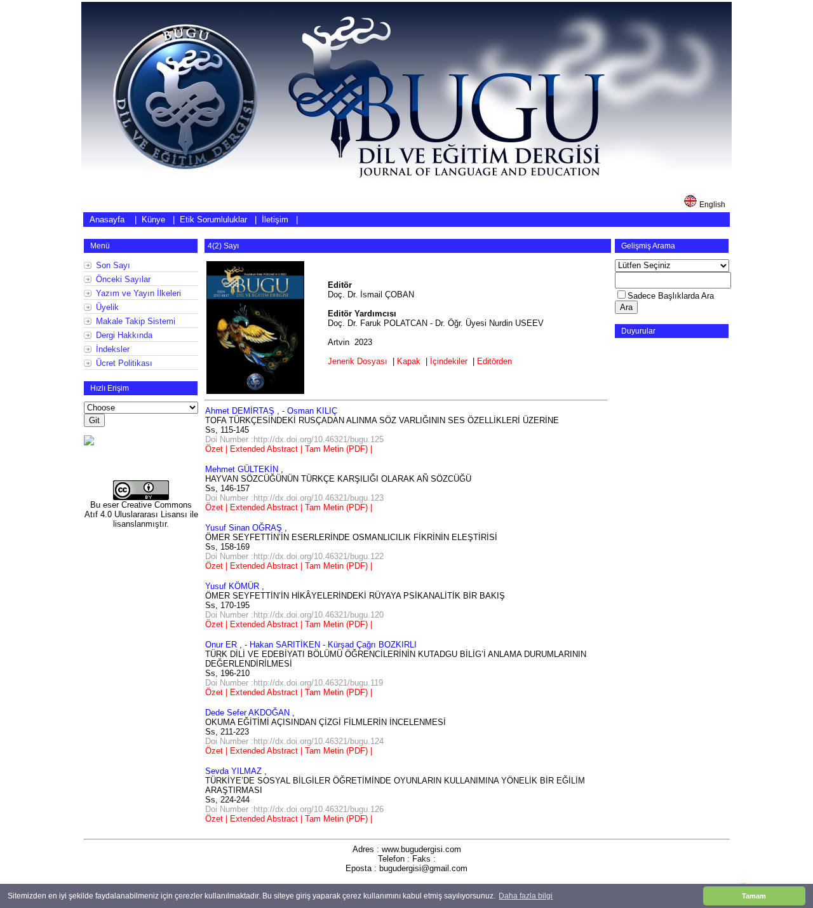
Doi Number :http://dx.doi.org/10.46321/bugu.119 (294, 683)
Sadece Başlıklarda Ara (671, 296)
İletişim (275, 219)
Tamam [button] (754, 896)
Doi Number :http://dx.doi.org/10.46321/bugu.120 (294, 615)
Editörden (494, 361)
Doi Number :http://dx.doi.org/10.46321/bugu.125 (294, 439)
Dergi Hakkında (124, 335)
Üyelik (107, 307)
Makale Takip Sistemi (135, 321)
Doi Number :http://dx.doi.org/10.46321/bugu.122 (294, 556)
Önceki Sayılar (123, 279)
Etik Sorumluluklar (213, 219)
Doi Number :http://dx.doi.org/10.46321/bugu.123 (294, 498)
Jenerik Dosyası (357, 361)
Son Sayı (113, 265)
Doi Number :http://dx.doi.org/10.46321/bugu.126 (294, 809)
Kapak (408, 361)
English (712, 204)
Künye (153, 219)
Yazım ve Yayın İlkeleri (138, 293)
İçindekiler (448, 361)
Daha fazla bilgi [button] (526, 895)
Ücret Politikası (124, 363)
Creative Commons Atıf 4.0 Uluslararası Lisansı (138, 509)
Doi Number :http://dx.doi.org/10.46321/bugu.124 (294, 741)
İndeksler (113, 349)
